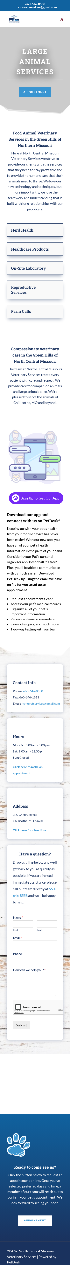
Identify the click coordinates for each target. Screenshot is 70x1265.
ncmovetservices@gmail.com (41, 703)
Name (18, 917)
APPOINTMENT (35, 92)
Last (39, 930)
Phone (17, 954)
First (15, 930)
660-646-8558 (35, 4)
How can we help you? (29, 970)
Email (17, 937)
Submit (21, 1025)
